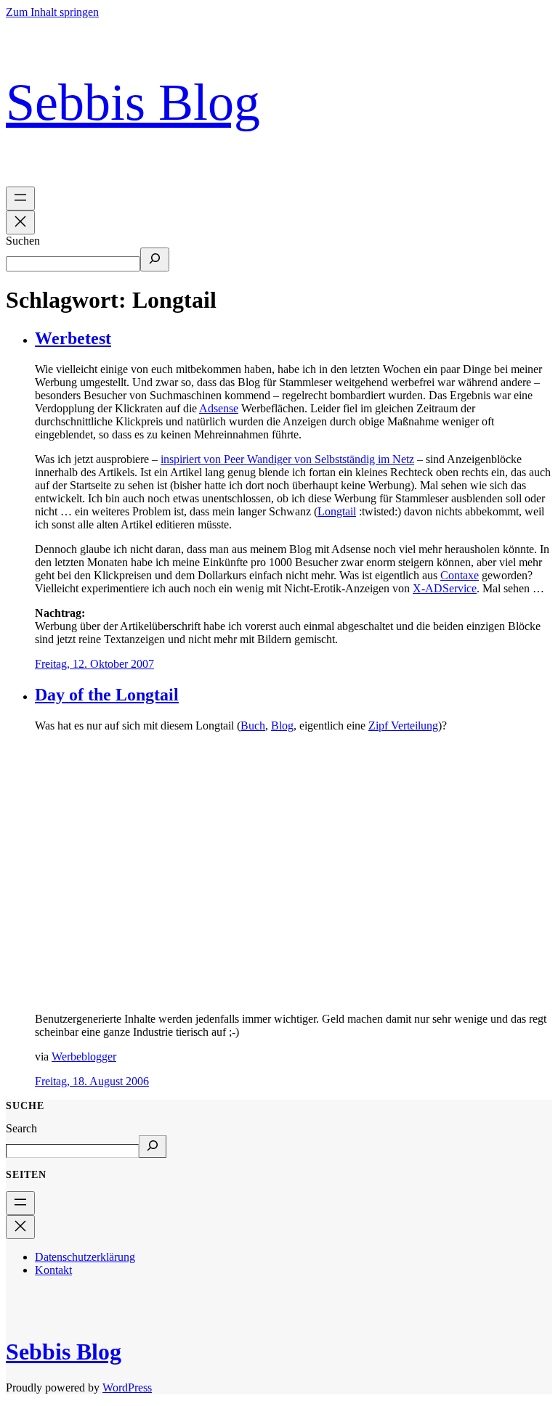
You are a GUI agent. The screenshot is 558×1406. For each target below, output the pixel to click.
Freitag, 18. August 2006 (92, 1081)
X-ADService (445, 588)
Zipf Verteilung (403, 725)
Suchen (23, 240)
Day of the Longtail (107, 694)
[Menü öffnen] (20, 199)
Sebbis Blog (133, 102)
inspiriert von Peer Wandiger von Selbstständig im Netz (287, 459)
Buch (252, 725)
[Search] (152, 1146)
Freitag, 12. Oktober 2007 (94, 664)
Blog (282, 725)
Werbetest (73, 338)
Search (21, 1128)
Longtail (337, 511)
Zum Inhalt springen (52, 12)
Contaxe (459, 575)
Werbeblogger (84, 1056)
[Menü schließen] (20, 222)
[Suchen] (154, 259)
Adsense (218, 408)
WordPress (127, 1387)
